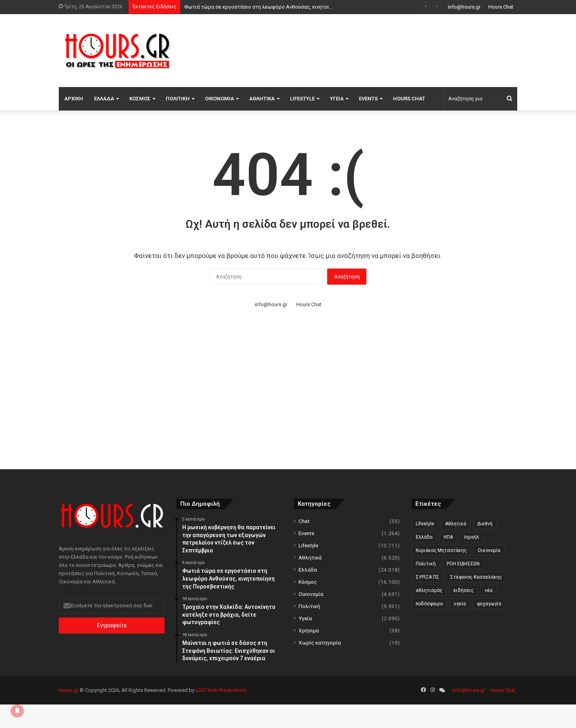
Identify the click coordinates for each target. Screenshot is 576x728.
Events (368, 99)
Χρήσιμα (309, 630)
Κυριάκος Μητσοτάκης (441, 550)
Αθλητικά (262, 99)
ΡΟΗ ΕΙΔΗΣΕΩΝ (463, 563)
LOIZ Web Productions (221, 690)
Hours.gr (68, 690)
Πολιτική (178, 99)
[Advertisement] (366, 49)
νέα (489, 590)
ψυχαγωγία (489, 603)
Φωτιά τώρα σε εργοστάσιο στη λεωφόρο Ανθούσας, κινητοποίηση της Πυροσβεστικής (288, 7)
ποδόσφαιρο (429, 603)
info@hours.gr (464, 7)
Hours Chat (500, 7)
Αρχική (73, 99)
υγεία (460, 603)
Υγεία (337, 99)
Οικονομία (219, 99)
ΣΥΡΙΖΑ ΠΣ (427, 577)
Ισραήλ (471, 537)
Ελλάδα (104, 99)
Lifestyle (302, 99)
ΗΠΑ (448, 537)
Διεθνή (485, 523)
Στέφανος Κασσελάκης (476, 577)
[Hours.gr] (117, 50)
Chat (304, 521)
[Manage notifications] (17, 710)
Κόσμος (139, 99)
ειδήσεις (463, 590)
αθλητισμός (429, 590)
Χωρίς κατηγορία (320, 642)
